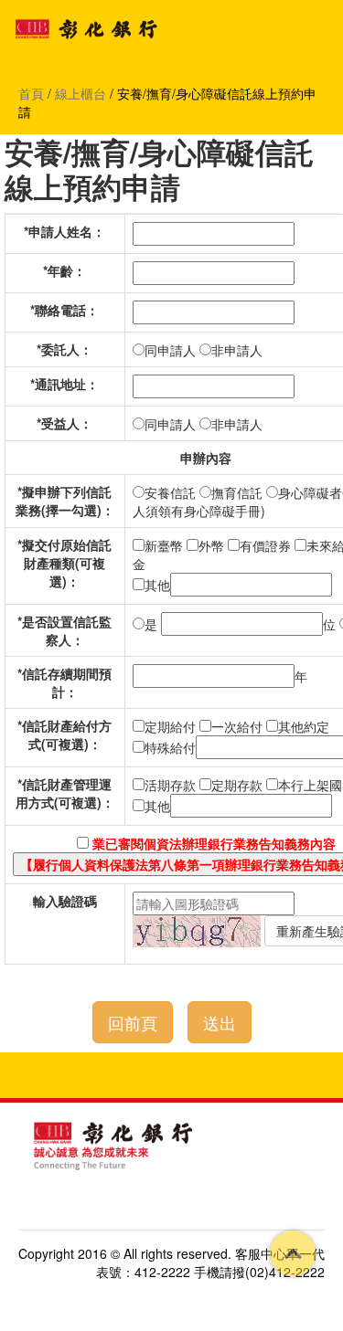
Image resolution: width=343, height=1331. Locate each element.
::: (10, 1112)
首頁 (31, 93)
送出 (219, 1022)
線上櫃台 (80, 93)
